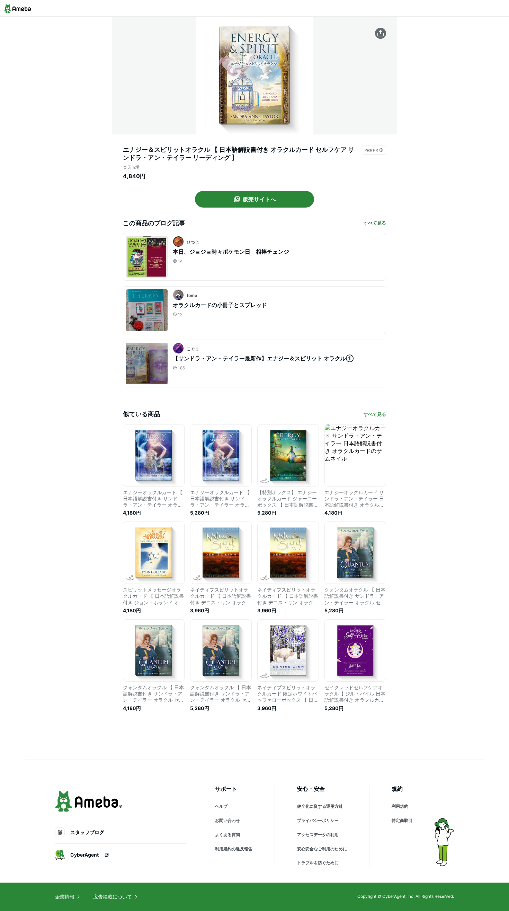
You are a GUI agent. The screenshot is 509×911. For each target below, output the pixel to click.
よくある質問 (227, 834)
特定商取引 (402, 820)
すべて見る (375, 223)
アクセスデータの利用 (318, 834)
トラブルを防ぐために (318, 862)
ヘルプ (221, 806)
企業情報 (64, 897)
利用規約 (400, 806)
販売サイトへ (259, 199)
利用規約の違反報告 (233, 848)
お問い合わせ (227, 820)
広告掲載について (112, 897)
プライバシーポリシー (318, 820)
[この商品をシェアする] (380, 33)
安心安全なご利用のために (322, 848)
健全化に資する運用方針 (320, 806)
